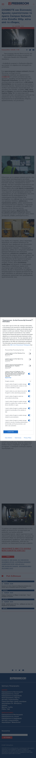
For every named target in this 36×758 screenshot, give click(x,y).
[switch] (29, 353)
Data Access (18, 437)
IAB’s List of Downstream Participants (20, 345)
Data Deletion (8, 437)
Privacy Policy (27, 437)
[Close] (32, 320)
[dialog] (18, 379)
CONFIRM (11, 431)
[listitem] (18, 350)
